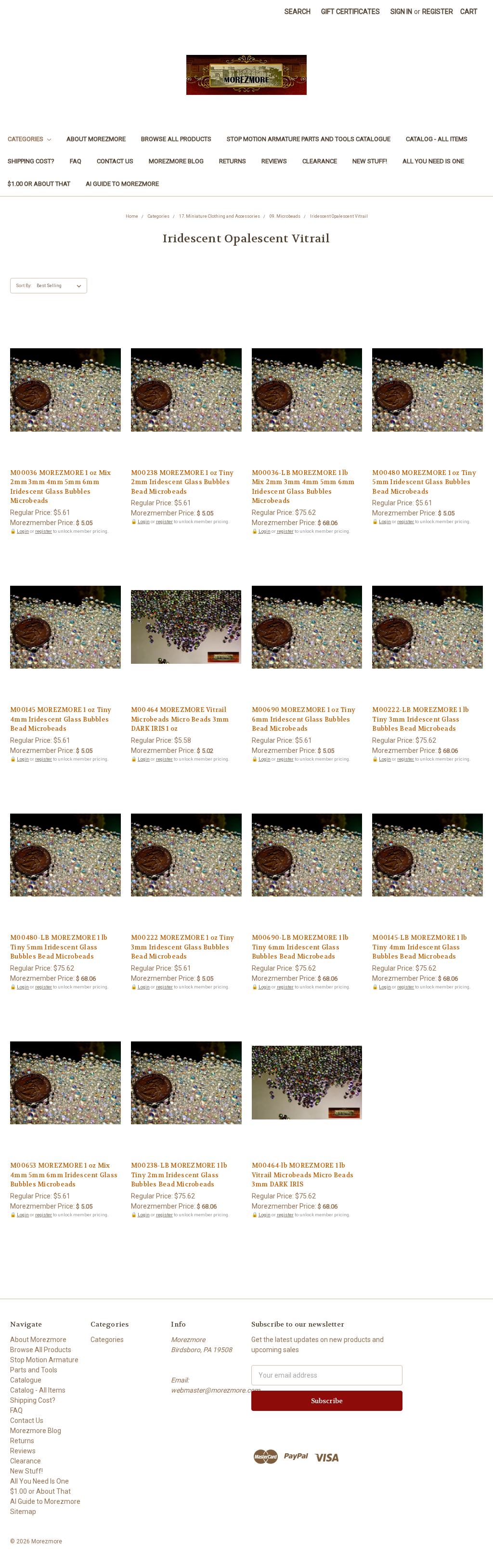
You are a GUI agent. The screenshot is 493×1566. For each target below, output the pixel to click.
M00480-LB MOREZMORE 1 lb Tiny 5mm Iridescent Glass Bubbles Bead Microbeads (58, 947)
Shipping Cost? (31, 161)
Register (437, 11)
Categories (26, 139)
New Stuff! (369, 161)
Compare (62, 391)
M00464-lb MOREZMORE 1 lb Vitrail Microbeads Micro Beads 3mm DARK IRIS (303, 1174)
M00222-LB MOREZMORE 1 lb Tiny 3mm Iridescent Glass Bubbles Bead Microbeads (420, 719)
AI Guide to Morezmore (122, 183)
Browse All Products (176, 139)
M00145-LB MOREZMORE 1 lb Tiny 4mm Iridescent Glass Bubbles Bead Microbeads (419, 947)
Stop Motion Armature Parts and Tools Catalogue (308, 139)
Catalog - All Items (436, 139)
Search (298, 11)
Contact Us (115, 161)
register (43, 531)
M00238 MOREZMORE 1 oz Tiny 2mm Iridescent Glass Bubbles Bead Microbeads (182, 482)
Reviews (274, 161)
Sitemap (23, 1511)
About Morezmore (96, 139)
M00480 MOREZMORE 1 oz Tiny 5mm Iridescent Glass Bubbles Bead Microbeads (424, 482)
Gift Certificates (350, 11)
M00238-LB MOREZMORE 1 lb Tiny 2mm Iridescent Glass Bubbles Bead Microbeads (179, 1174)
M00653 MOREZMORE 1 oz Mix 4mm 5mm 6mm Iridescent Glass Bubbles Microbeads (63, 1174)
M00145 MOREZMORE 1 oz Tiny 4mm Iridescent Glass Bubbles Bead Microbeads (61, 719)
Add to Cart (65, 407)
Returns (232, 161)
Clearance (319, 161)
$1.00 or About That (39, 183)
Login (23, 531)
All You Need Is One (433, 161)
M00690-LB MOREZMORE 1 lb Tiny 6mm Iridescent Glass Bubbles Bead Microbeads (300, 947)
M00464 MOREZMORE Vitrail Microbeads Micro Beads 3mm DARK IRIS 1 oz (180, 719)
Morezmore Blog (176, 161)
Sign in (401, 11)
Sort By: (23, 285)
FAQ (75, 161)
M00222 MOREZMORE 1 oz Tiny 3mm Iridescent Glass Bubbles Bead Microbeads (182, 947)
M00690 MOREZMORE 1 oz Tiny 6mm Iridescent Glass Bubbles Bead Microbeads (304, 719)
